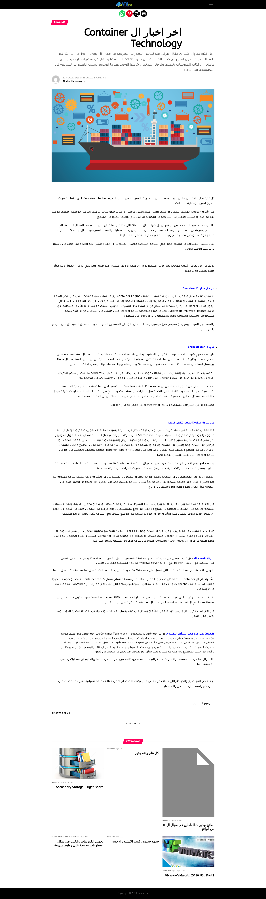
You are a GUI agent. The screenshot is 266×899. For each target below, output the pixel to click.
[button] (211, 4)
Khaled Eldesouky (72, 81)
